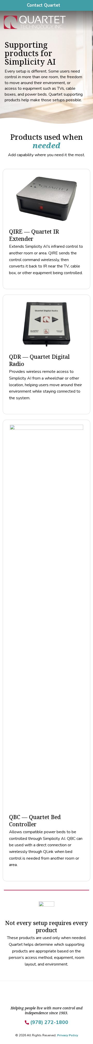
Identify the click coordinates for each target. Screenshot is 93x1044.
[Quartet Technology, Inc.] (41, 22)
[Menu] (86, 22)
